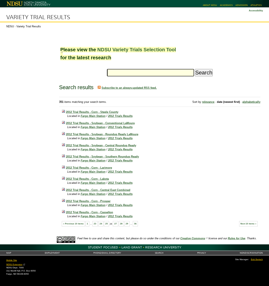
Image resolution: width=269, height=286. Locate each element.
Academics (226, 5)
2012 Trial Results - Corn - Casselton (89, 212)
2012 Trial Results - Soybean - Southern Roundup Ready (102, 156)
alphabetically (251, 101)
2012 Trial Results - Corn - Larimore (89, 167)
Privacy (201, 253)
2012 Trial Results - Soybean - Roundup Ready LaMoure (102, 134)
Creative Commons (192, 238)
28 (121, 223)
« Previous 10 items (73, 223)
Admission (241, 5)
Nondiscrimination (251, 253)
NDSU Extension (14, 264)
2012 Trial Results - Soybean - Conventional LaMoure (100, 123)
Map (8, 253)
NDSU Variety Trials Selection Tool (136, 49)
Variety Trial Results (38, 17)
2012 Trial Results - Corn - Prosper (88, 201)
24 (101, 223)
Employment (52, 253)
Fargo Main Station (93, 116)
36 (135, 223)
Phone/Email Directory (107, 253)
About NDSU (210, 5)
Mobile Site (11, 260)
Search (159, 253)
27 (115, 223)
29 (127, 223)
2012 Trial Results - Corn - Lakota (87, 178)
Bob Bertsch (257, 259)
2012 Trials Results (120, 116)
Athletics (256, 5)
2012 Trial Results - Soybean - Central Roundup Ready (101, 145)
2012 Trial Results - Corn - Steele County (92, 112)
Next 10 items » (248, 223)
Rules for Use (236, 238)
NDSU (10, 26)
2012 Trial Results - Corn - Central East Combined (98, 190)
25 (106, 223)
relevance (208, 101)
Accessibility (256, 10)
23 (95, 223)
